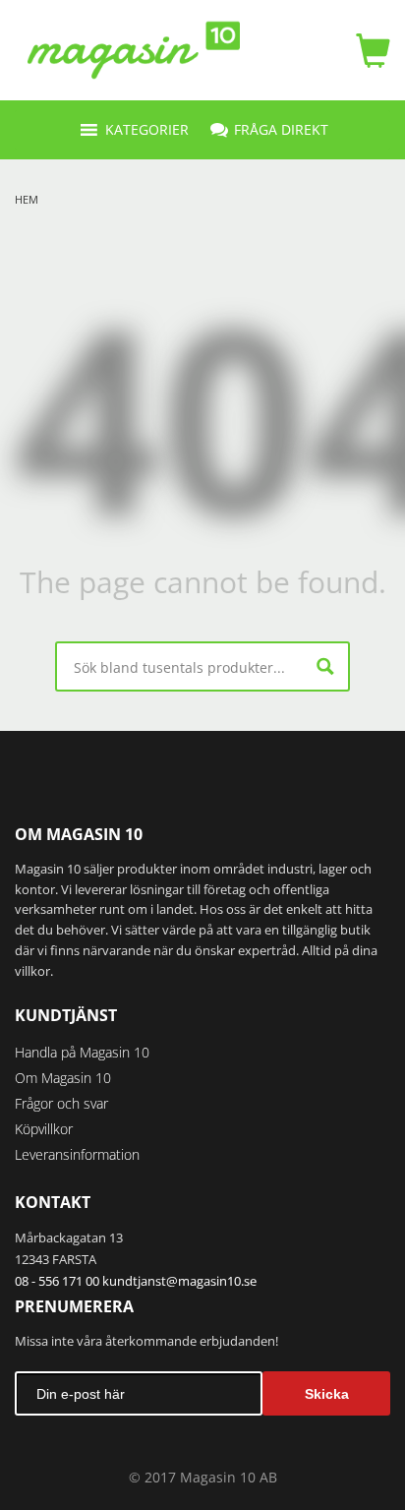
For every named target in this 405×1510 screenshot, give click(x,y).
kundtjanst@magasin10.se (179, 1281)
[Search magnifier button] (325, 666)
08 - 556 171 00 (57, 1281)
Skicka (327, 1394)
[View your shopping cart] (368, 50)
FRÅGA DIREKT (281, 129)
